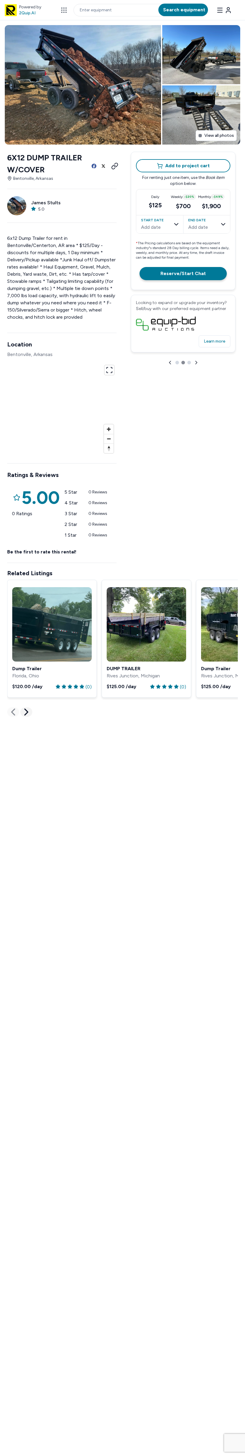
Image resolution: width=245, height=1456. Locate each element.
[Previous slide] (170, 363)
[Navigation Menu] (224, 10)
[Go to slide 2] (183, 362)
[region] (62, 408)
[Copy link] (113, 166)
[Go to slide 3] (189, 362)
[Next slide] (196, 363)
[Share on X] (103, 166)
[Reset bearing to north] (109, 448)
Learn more (214, 341)
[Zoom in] (109, 429)
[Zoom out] (109, 439)
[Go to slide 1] (177, 362)
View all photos (219, 135)
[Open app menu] (64, 10)
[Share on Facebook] (94, 166)
